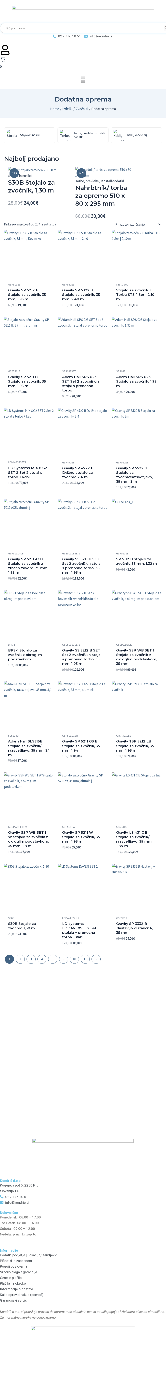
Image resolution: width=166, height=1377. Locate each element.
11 (85, 959)
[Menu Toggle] (83, 77)
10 (74, 959)
